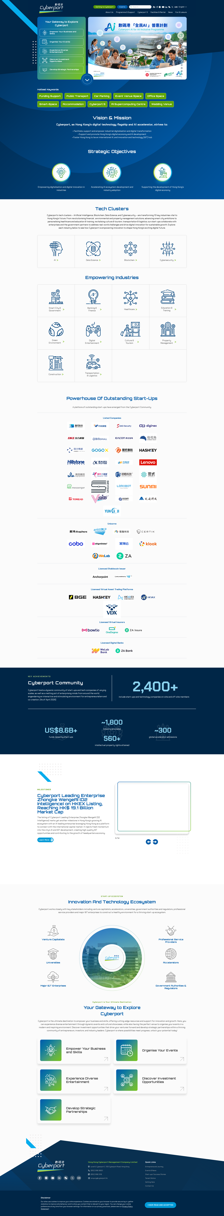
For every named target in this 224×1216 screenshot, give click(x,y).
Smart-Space (48, 104)
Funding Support (50, 96)
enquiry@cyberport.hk (99, 1178)
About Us (109, 12)
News (170, 12)
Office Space (155, 96)
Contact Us (149, 1186)
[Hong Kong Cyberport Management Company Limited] (39, 10)
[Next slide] (155, 842)
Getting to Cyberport (104, 7)
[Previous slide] (148, 842)
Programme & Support (125, 12)
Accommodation (73, 104)
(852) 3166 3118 (96, 1174)
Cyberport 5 (143, 12)
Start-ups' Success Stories (155, 1174)
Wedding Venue (161, 104)
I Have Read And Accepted (160, 1205)
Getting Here (150, 1182)
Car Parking (101, 96)
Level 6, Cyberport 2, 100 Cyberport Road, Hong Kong (110, 1167)
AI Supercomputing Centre (128, 104)
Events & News (150, 1170)
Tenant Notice (150, 1178)
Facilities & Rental (158, 12)
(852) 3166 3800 (97, 1170)
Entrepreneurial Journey (154, 1167)
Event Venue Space (128, 96)
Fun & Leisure (181, 12)
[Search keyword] (130, 7)
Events (122, 7)
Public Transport (77, 96)
